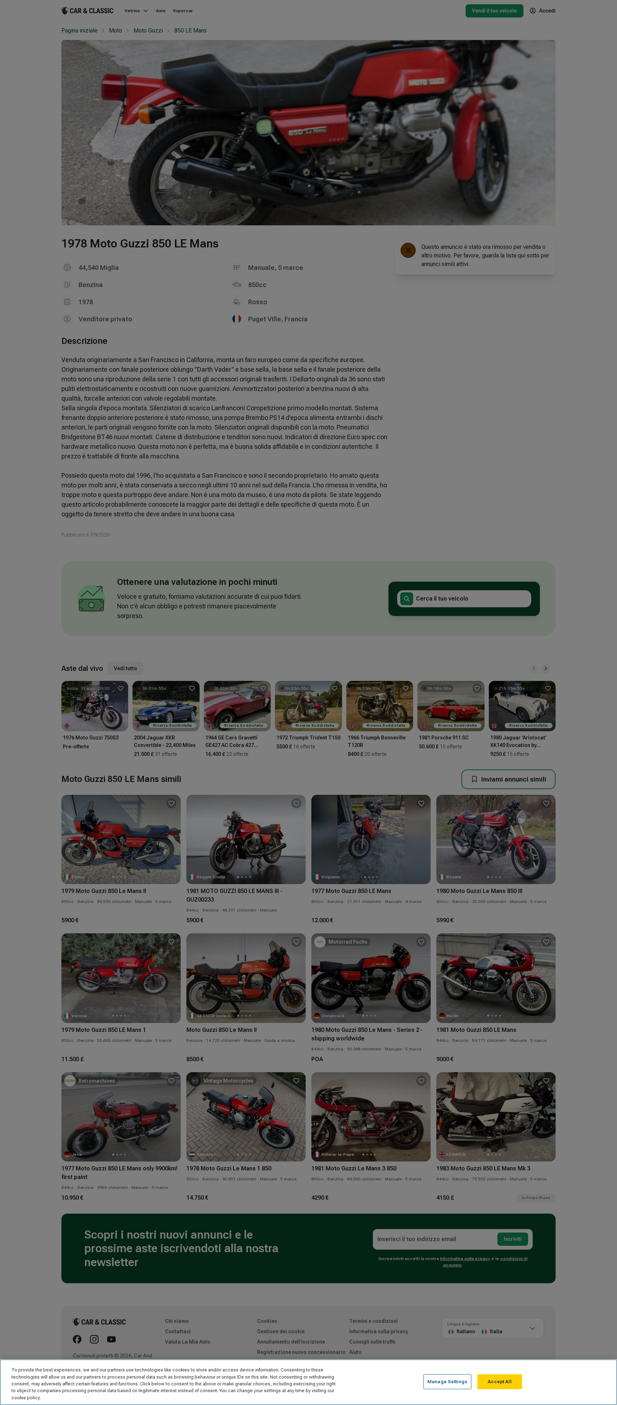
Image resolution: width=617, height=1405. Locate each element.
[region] (308, 1382)
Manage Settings (447, 1381)
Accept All (499, 1381)
